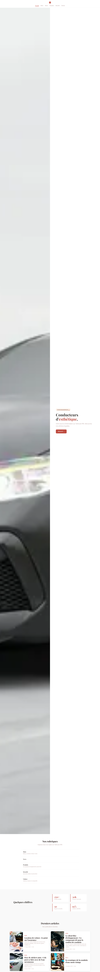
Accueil (37, 5)
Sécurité (58, 5)
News (46, 5)
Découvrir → (61, 431)
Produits (52, 5)
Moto (42, 5)
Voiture (63, 5)
